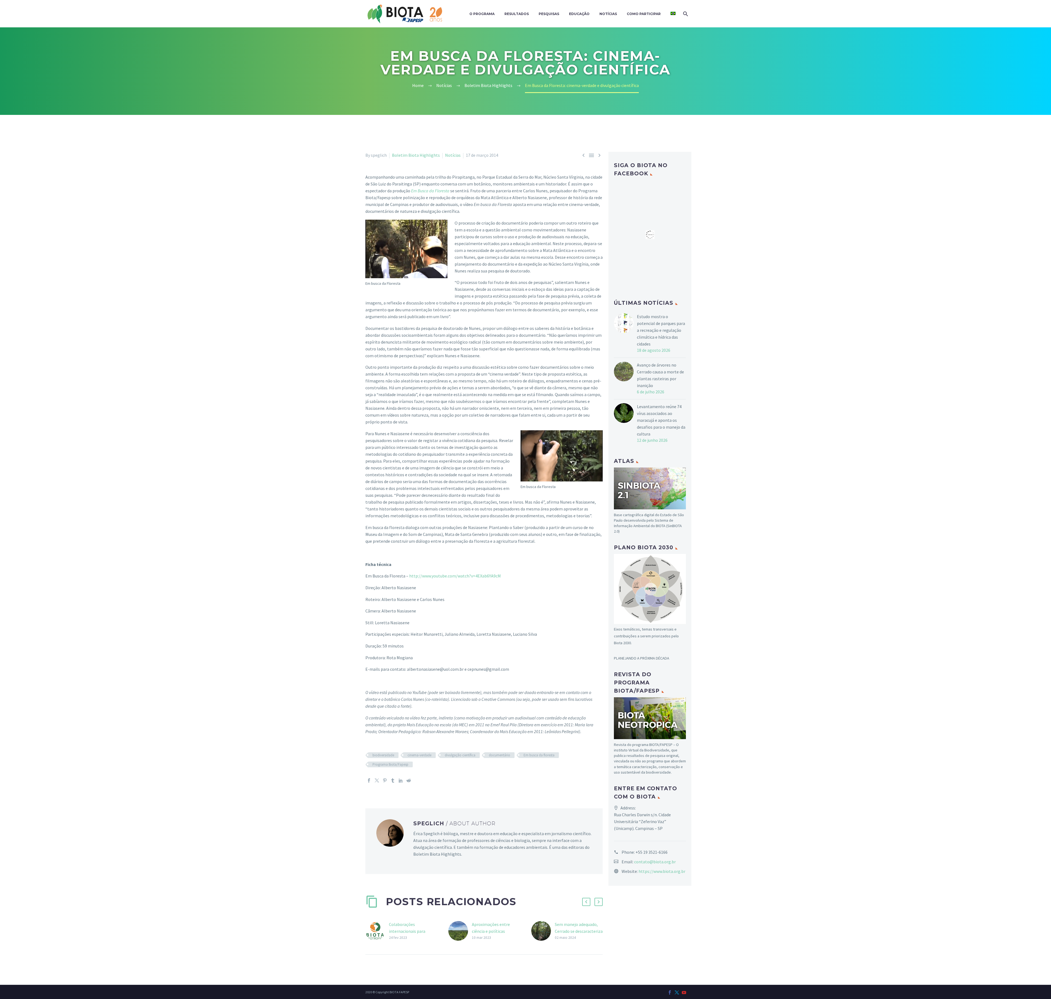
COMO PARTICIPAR (644, 14)
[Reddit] (408, 780)
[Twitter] (377, 780)
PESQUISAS (549, 14)
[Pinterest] (385, 780)
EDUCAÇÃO (579, 14)
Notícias (453, 155)
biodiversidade (383, 755)
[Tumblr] (393, 780)
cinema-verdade (419, 755)
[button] (586, 902)
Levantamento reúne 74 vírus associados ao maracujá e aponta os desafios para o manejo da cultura (661, 420)
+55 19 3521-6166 (652, 852)
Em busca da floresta (539, 755)
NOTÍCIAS (608, 14)
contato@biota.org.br (655, 861)
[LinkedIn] (401, 780)
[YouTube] (684, 992)
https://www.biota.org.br (662, 871)
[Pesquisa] (685, 13)
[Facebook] (369, 780)
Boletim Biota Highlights (416, 155)
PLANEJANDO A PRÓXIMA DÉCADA (641, 658)
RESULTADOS (516, 14)
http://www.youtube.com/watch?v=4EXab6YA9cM (455, 576)
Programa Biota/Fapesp (390, 764)
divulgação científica (460, 755)
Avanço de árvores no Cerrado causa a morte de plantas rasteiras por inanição (660, 375)
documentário (499, 755)
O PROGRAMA (482, 14)
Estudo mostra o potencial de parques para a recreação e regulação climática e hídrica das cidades (661, 330)
